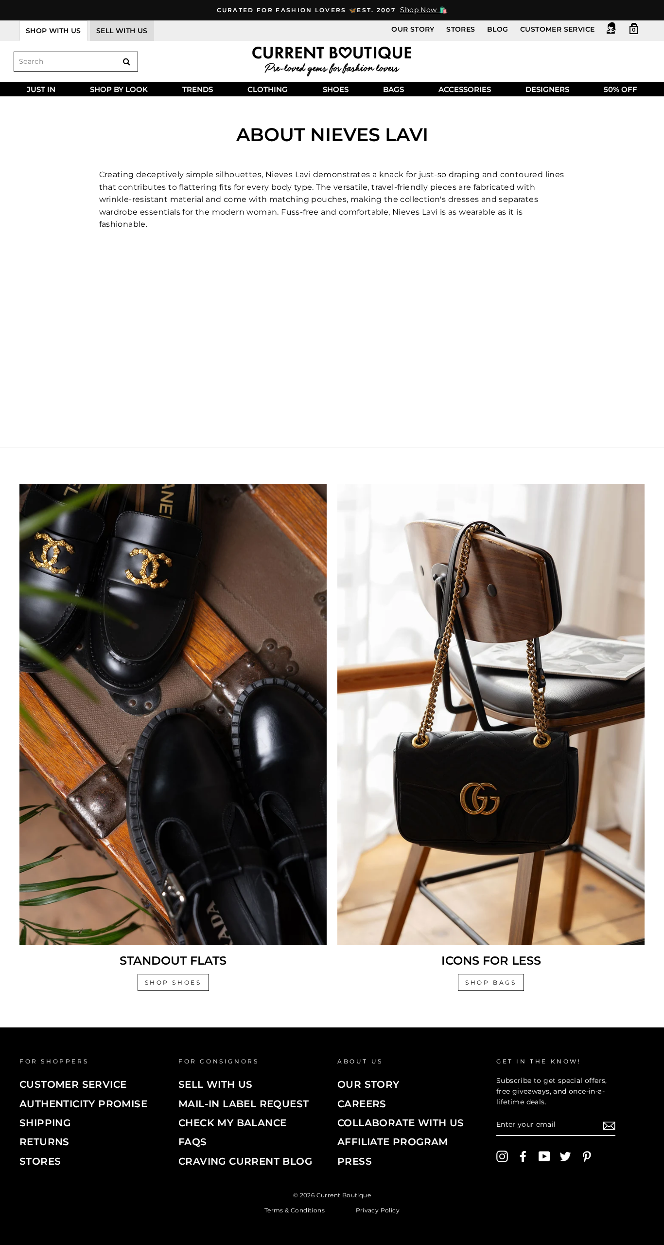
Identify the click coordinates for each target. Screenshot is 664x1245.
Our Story (413, 29)
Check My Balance (232, 1123)
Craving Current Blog (245, 1161)
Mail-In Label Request (243, 1104)
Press (354, 1161)
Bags (393, 89)
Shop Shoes (173, 982)
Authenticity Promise (83, 1104)
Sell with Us (215, 1084)
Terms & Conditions (294, 1209)
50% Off (620, 89)
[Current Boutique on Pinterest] (587, 1156)
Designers (547, 89)
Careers (361, 1104)
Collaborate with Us (400, 1123)
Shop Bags (490, 982)
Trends (197, 89)
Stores (460, 29)
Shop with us (53, 30)
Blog (497, 29)
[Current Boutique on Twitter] (565, 1156)
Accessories (464, 89)
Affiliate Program (392, 1142)
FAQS (192, 1142)
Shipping (44, 1123)
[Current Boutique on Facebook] (523, 1156)
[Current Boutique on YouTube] (544, 1156)
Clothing (267, 89)
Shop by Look (119, 89)
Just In (41, 89)
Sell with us (122, 30)
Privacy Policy (378, 1209)
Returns (44, 1142)
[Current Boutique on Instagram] (502, 1156)
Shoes (336, 89)
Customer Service (557, 29)
